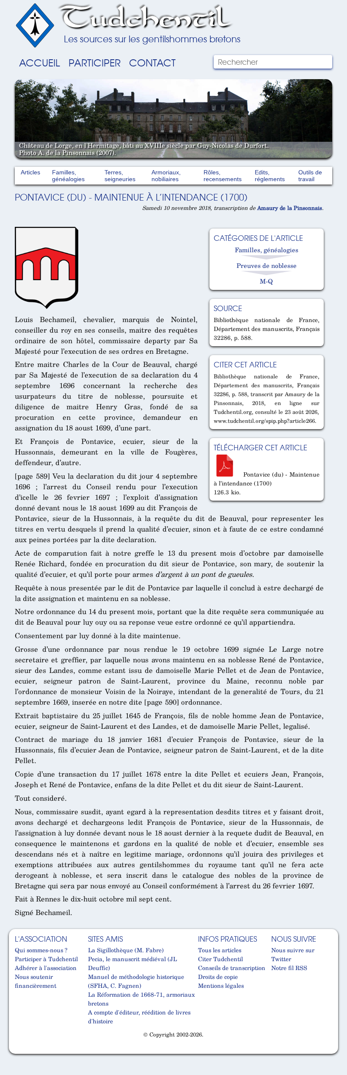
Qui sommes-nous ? (41, 949)
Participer (95, 62)
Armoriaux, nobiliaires (166, 175)
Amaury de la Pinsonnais (289, 208)
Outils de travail (310, 175)
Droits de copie (218, 976)
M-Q (266, 281)
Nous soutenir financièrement (35, 981)
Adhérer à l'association (46, 967)
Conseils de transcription (231, 967)
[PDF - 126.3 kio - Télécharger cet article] (228, 474)
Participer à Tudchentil (46, 958)
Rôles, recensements (223, 175)
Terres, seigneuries (120, 175)
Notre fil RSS (289, 967)
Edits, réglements (270, 175)
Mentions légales (221, 985)
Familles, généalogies (68, 175)
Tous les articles (219, 949)
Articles (30, 172)
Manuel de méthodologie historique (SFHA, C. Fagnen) (136, 981)
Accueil (39, 62)
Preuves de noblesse (267, 265)
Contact (152, 62)
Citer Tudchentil (220, 958)
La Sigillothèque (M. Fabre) (126, 949)
